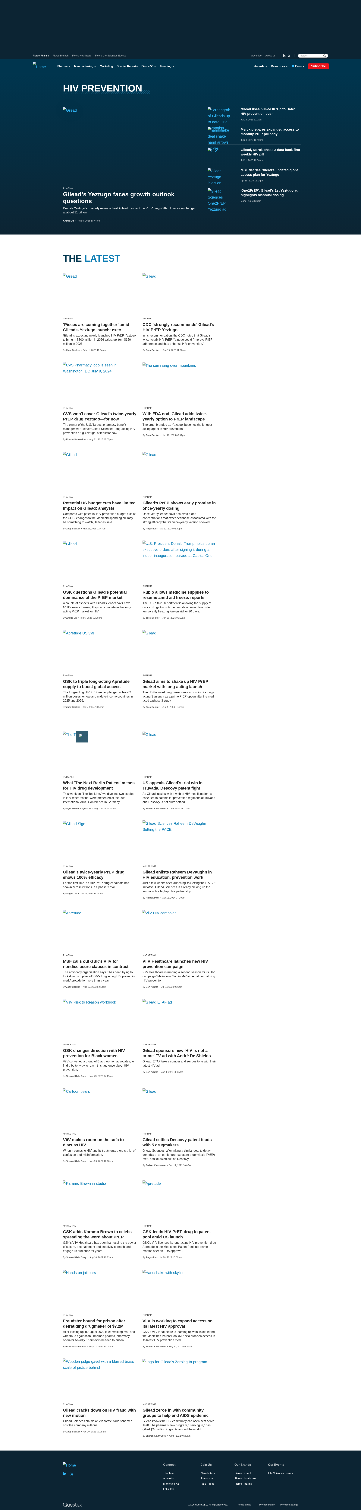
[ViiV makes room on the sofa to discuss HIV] (76, 1091)
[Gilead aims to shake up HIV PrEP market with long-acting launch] (149, 633)
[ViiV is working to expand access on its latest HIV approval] (163, 1272)
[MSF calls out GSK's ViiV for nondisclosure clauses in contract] (72, 913)
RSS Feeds (207, 1483)
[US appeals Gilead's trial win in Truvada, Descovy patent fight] (149, 734)
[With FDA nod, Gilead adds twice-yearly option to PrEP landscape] (169, 365)
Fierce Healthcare (81, 55)
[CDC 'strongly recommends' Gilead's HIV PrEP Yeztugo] (149, 276)
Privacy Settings (289, 1504)
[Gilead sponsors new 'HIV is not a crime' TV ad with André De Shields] (157, 1002)
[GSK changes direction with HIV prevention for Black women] (89, 1002)
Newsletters (208, 1473)
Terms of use (244, 1504)
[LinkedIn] (284, 55)
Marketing (106, 66)
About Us (270, 55)
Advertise (256, 55)
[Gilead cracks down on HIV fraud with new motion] (100, 1364)
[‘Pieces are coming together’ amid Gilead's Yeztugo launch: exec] (70, 276)
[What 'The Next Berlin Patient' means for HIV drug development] (75, 734)
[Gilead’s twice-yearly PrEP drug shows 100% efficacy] (74, 823)
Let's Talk (168, 1488)
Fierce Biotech (60, 55)
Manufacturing (83, 66)
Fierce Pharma (41, 55)
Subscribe (318, 66)
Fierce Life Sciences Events (110, 55)
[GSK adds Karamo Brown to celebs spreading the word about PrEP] (84, 1183)
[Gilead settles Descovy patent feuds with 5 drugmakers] (149, 1091)
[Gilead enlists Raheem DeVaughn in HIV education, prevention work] (179, 826)
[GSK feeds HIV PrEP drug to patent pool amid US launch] (152, 1183)
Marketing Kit (171, 1483)
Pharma (62, 66)
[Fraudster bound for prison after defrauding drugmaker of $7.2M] (79, 1272)
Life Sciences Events (280, 1473)
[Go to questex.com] (72, 1504)
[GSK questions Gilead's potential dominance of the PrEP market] (70, 544)
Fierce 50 (147, 66)
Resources (278, 66)
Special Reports (127, 66)
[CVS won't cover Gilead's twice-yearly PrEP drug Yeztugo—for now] (100, 368)
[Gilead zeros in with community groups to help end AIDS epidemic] (175, 1361)
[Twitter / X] (289, 55)
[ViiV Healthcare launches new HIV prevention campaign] (160, 913)
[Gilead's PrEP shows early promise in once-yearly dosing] (149, 454)
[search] (324, 55)
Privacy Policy (267, 1504)
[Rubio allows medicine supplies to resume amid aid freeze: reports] (179, 550)
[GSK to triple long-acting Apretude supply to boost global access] (78, 633)
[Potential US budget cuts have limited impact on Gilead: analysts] (70, 454)
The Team (169, 1473)
